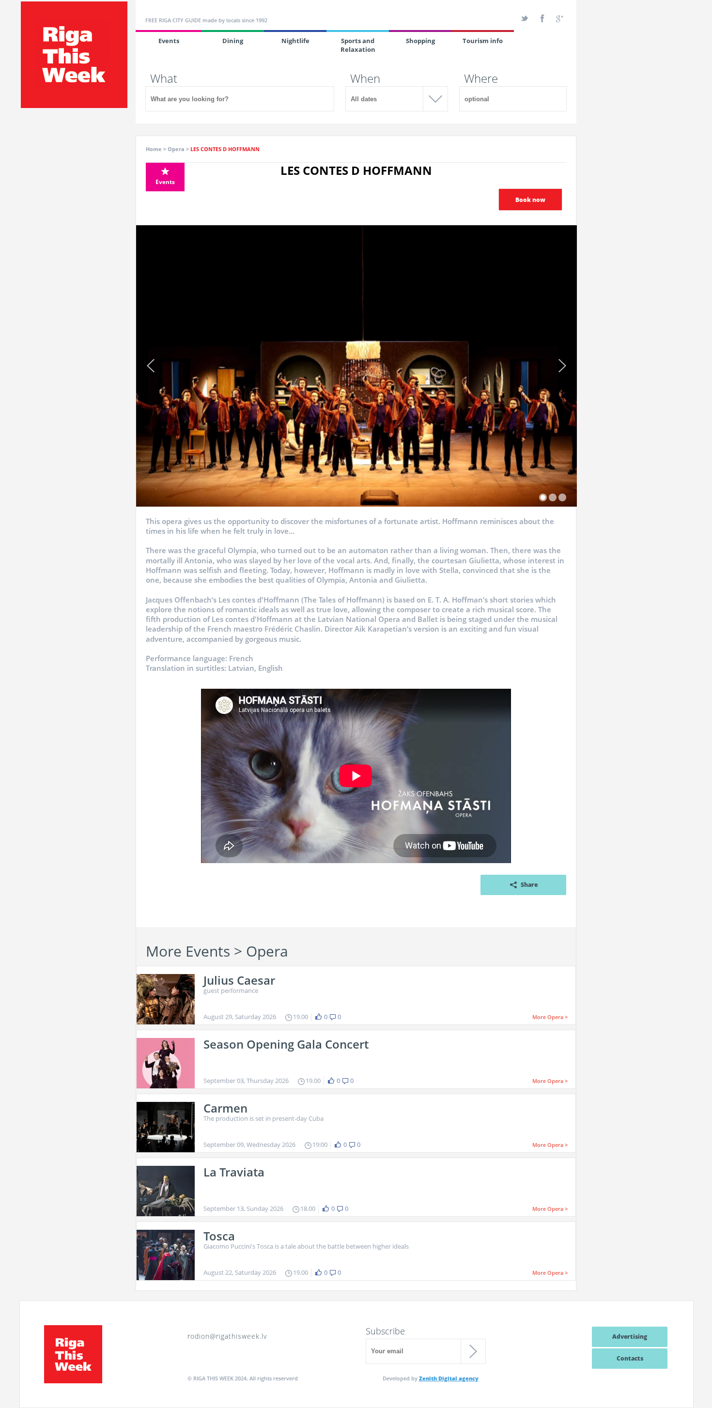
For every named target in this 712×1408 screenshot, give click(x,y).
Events (168, 40)
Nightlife (295, 40)
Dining (232, 40)
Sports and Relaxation (358, 45)
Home (154, 149)
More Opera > (550, 1017)
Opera (176, 149)
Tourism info (483, 40)
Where (481, 78)
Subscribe (385, 1331)
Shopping (420, 40)
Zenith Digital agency (449, 1378)
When (365, 78)
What (163, 78)
